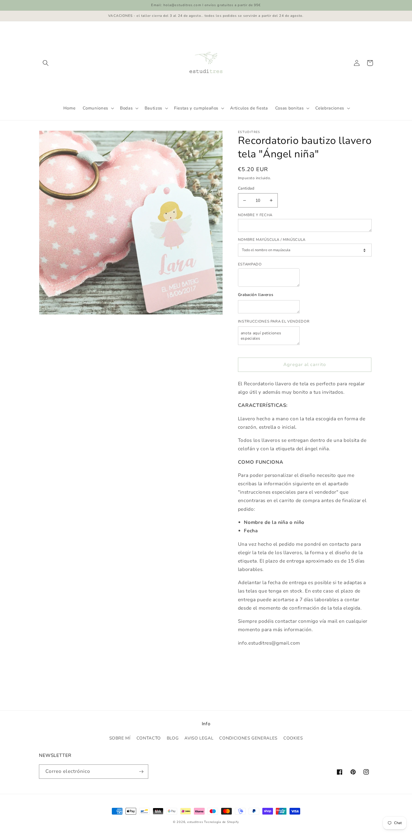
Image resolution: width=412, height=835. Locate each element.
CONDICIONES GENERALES (248, 738)
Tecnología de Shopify (221, 822)
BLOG (173, 738)
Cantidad (246, 188)
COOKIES (293, 738)
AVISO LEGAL (198, 738)
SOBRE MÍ (120, 738)
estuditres (195, 822)
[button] (45, 63)
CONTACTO (148, 738)
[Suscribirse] (141, 771)
